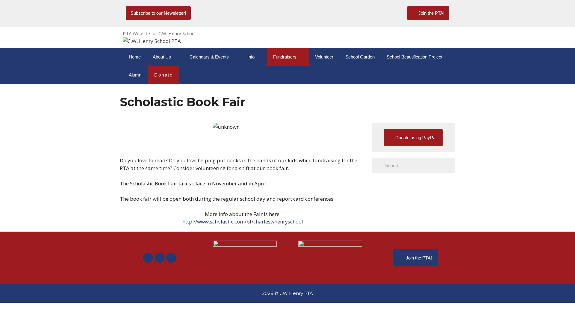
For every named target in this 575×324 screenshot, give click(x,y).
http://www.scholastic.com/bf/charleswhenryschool (242, 221)
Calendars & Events (209, 56)
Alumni (135, 74)
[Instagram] (160, 258)
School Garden (360, 56)
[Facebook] (148, 258)
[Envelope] (171, 258)
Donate (163, 74)
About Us (162, 56)
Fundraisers (284, 56)
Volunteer (324, 56)
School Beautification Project (414, 56)
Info (251, 56)
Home (135, 56)
